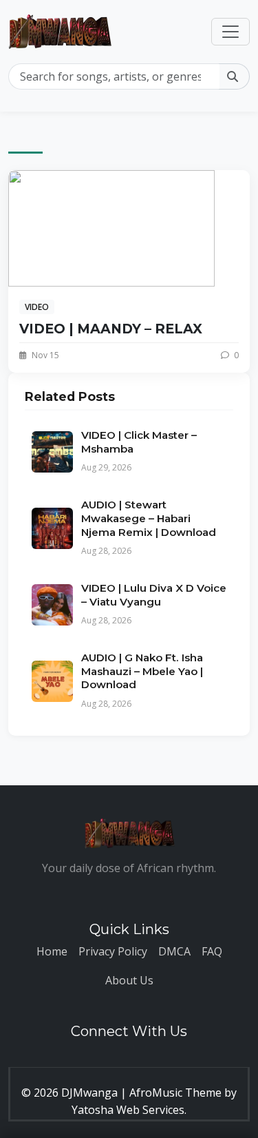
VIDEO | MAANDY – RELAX (110, 328)
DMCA (174, 951)
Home (51, 951)
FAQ (212, 951)
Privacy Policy (112, 951)
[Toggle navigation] (230, 31)
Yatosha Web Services (128, 1109)
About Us (129, 980)
